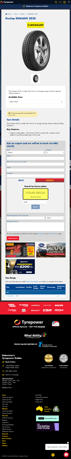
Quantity (48, 150)
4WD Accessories (7, 418)
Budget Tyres (39, 399)
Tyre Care (5, 404)
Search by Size (6, 400)
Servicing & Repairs (8, 425)
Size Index (38, 395)
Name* (9, 156)
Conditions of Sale (23, 456)
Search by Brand (7, 402)
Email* (9, 167)
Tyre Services (6, 427)
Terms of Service (53, 234)
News (4, 443)
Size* (8, 150)
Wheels (5, 409)
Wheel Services (6, 429)
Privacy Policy (41, 234)
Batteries (4, 420)
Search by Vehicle (7, 397)
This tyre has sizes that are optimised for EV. (22, 114)
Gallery (4, 445)
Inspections (5, 422)
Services (5, 416)
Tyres (4, 395)
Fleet (4, 441)
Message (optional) (12, 221)
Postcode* (10, 173)
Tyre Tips (4, 406)
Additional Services (8, 431)
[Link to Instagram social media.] (53, 455)
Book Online (6, 438)
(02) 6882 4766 (11, 371)
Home (9, 14)
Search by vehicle (32, 282)
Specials (5, 434)
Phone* (16, 162)
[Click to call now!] (56, 2)
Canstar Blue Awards (41, 397)
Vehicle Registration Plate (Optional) (17, 215)
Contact (5, 436)
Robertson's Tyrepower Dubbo (37, 6)
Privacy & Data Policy (12, 456)
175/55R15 (10, 296)
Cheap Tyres (39, 402)
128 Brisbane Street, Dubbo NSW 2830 (12, 367)
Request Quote (12, 238)
